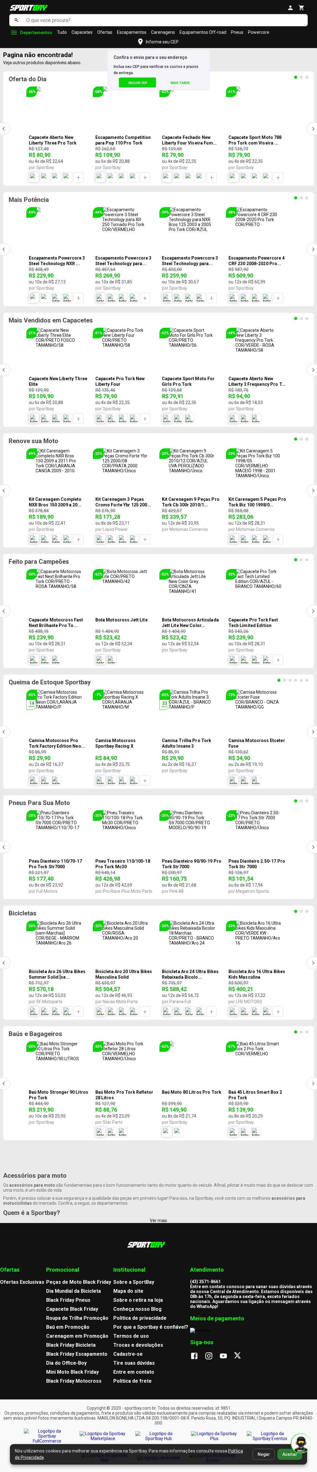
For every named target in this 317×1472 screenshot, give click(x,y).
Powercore (258, 32)
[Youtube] (226, 1356)
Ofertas (104, 32)
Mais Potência (29, 199)
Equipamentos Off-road (203, 32)
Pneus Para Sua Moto (39, 803)
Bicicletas (23, 913)
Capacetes (82, 32)
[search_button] (16, 20)
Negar (264, 1454)
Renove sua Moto (33, 441)
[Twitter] (241, 1356)
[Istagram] (212, 1356)
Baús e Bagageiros (35, 1034)
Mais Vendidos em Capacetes (51, 320)
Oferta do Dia (27, 79)
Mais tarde (180, 83)
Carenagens (163, 32)
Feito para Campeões (39, 561)
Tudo (62, 32)
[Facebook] (197, 1356)
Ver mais (158, 1220)
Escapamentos (131, 32)
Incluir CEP (137, 83)
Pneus (237, 32)
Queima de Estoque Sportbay (50, 682)
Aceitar (289, 1454)
